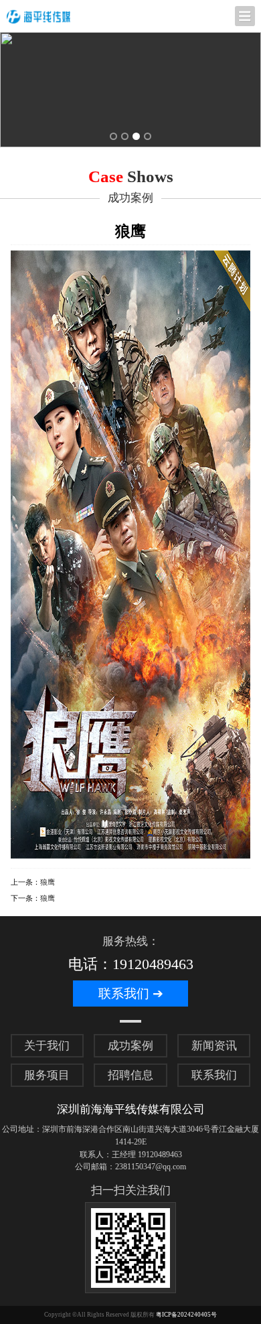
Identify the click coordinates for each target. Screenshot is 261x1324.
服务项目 (47, 1075)
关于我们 (47, 1045)
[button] (113, 136)
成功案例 (130, 1045)
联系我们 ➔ (130, 993)
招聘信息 (130, 1075)
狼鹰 (47, 882)
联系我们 (214, 1075)
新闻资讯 (214, 1045)
